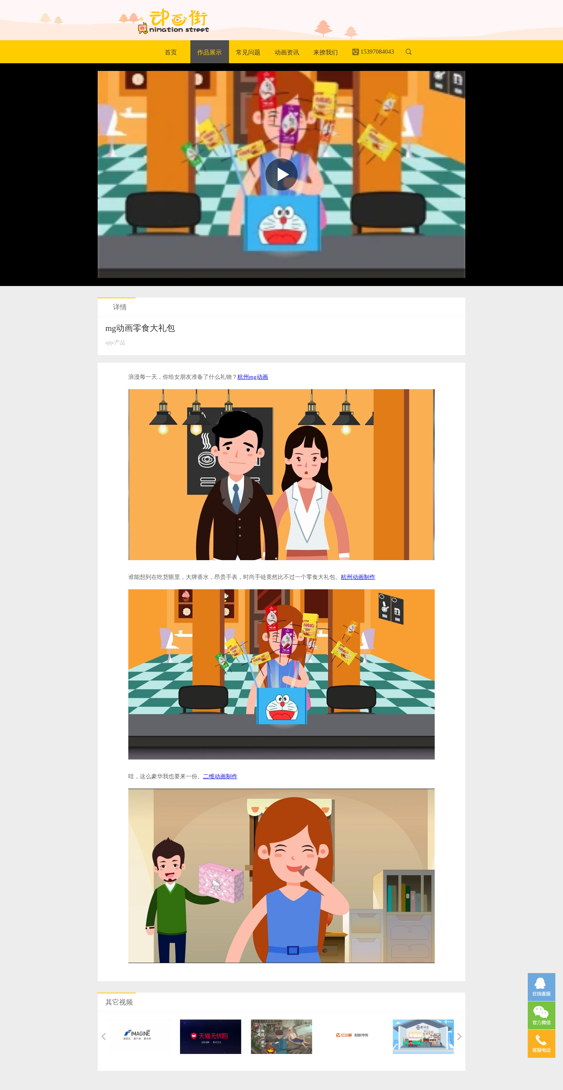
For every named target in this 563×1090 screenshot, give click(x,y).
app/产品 (115, 342)
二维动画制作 (220, 776)
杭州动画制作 (358, 577)
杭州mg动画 (252, 377)
